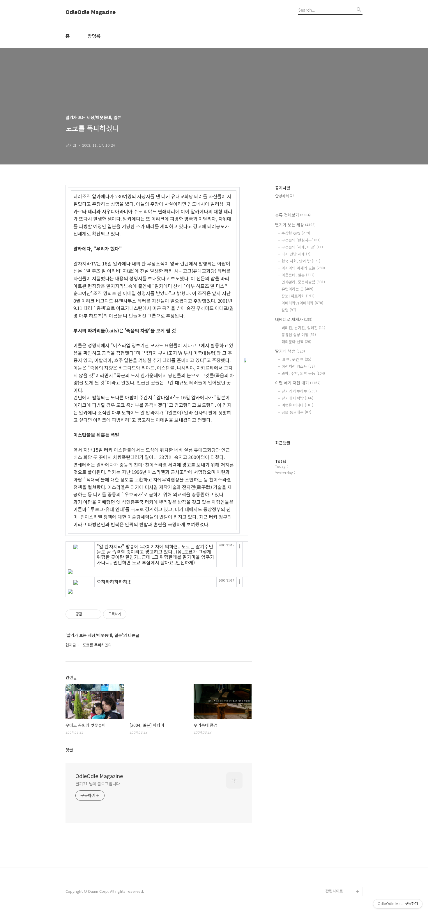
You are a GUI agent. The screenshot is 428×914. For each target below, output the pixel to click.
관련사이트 (334, 891)
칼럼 (289, 310)
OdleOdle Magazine (91, 12)
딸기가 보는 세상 (295, 225)
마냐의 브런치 (337, 872)
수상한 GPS (296, 233)
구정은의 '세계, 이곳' (302, 247)
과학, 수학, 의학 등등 (303, 373)
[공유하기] (87, 614)
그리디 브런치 (337, 882)
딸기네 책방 (290, 351)
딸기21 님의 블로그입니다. (98, 784)
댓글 (69, 749)
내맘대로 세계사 (293, 319)
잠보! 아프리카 (298, 296)
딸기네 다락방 (297, 398)
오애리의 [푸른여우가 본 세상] (343, 858)
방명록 (94, 35)
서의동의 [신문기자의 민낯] (343, 821)
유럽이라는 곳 (297, 289)
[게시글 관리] (94, 614)
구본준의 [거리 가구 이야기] (344, 839)
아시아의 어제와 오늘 (303, 268)
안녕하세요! (284, 196)
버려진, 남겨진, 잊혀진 (303, 327)
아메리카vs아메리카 (302, 303)
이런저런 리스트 (298, 366)
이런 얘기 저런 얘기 (298, 383)
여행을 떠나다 (297, 405)
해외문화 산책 (296, 341)
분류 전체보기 (293, 215)
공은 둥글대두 (296, 412)
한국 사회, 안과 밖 (301, 261)
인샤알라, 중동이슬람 (303, 282)
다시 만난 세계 (296, 254)
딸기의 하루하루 (299, 391)
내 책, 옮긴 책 (296, 359)
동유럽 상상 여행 (299, 334)
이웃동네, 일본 (298, 275)
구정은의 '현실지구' (301, 240)
